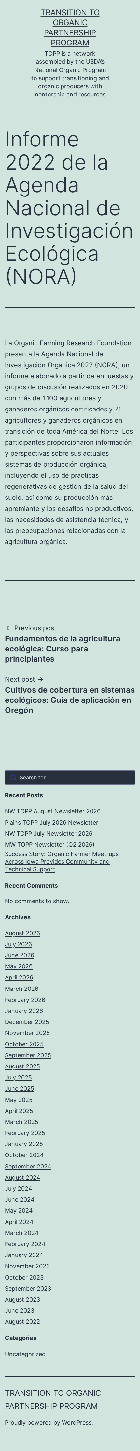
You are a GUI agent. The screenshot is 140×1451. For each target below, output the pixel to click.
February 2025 (25, 1132)
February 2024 (25, 1244)
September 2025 (28, 1055)
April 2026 (19, 977)
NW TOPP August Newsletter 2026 (53, 811)
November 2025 (27, 1032)
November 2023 (27, 1266)
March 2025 (21, 1121)
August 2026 (22, 933)
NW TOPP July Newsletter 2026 (48, 833)
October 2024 (24, 1155)
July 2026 (18, 944)
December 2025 (27, 1021)
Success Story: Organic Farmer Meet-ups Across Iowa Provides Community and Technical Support (62, 862)
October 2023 (24, 1277)
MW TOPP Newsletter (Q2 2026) (50, 844)
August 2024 (22, 1177)
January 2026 (24, 1010)
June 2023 (19, 1310)
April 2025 (19, 1110)
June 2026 (19, 955)
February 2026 (25, 999)
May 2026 (19, 966)
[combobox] (70, 777)
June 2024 (20, 1199)
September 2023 (28, 1288)
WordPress (76, 1422)
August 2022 (22, 1321)
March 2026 (21, 988)
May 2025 (19, 1099)
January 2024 (24, 1255)
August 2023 (22, 1299)
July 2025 (18, 1077)
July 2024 (18, 1188)
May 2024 (19, 1210)
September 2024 (28, 1166)
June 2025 (19, 1088)
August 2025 (22, 1066)
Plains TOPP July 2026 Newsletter (51, 822)
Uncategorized (25, 1354)
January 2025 (24, 1144)
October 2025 (24, 1044)
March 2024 (22, 1233)
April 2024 (19, 1221)
